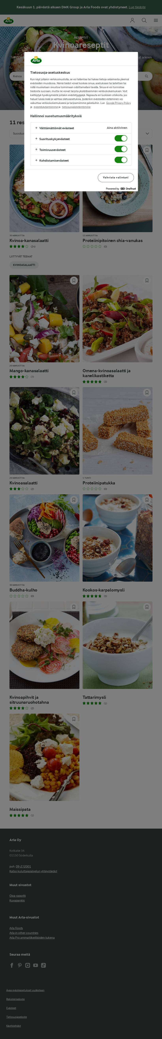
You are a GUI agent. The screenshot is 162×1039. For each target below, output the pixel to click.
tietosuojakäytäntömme (76, 106)
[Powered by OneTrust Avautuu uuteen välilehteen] (121, 188)
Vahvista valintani (116, 177)
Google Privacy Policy (118, 103)
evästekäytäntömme (46, 106)
